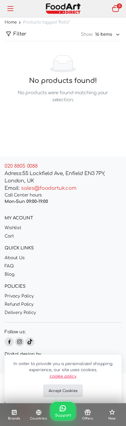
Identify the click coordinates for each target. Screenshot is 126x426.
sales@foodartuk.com (48, 188)
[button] (115, 8)
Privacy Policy (19, 296)
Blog (9, 274)
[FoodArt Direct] (63, 8)
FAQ (9, 266)
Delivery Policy (20, 312)
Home (11, 22)
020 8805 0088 (21, 166)
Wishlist (13, 228)
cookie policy (63, 376)
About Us (15, 258)
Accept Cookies (63, 391)
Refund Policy (19, 304)
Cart (9, 236)
